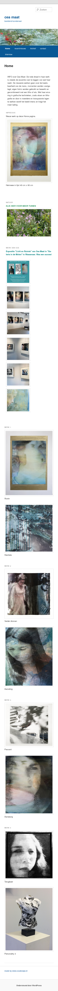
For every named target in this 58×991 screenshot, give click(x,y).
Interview (8, 54)
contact (43, 48)
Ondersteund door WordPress (29, 985)
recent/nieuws (20, 48)
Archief (33, 48)
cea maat (11, 16)
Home (7, 48)
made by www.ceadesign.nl (15, 970)
